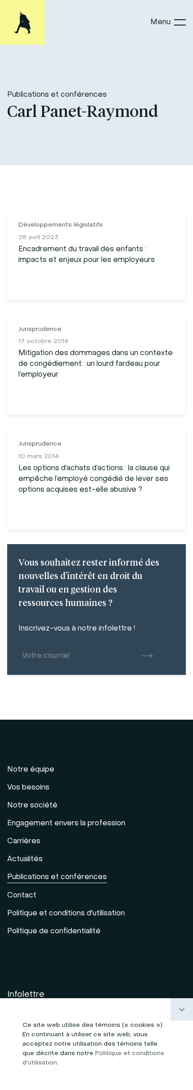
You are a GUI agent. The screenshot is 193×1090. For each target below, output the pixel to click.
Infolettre (25, 995)
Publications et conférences (57, 95)
